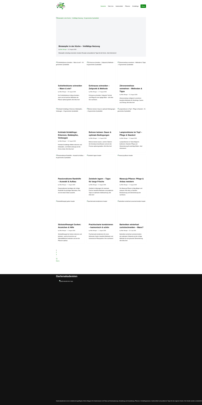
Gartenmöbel (119, 6)
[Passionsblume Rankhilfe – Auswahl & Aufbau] (70, 165)
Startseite (103, 6)
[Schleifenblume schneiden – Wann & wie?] (70, 72)
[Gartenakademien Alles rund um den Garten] (60, 6)
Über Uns (110, 6)
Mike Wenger (63, 49)
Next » (58, 261)
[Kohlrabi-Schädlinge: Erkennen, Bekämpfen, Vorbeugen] (70, 118)
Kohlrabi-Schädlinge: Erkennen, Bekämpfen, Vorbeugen (68, 135)
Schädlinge (135, 6)
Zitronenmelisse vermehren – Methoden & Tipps (131, 88)
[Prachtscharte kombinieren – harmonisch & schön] (101, 211)
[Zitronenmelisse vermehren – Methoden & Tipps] (132, 72)
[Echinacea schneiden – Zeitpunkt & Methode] (101, 72)
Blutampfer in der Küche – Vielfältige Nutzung (79, 46)
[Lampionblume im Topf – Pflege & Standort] (132, 118)
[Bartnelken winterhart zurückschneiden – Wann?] (132, 211)
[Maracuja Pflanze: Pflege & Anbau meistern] (132, 165)
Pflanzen (127, 6)
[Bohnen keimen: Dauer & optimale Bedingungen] (101, 118)
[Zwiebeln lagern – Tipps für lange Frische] (101, 165)
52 (56, 259)
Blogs (143, 6)
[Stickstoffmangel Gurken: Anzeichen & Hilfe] (70, 211)
